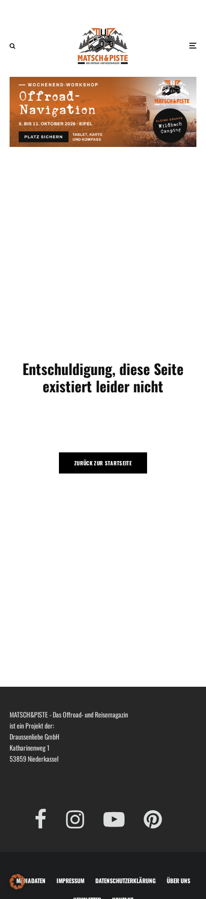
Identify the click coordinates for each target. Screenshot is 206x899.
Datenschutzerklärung (125, 880)
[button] (17, 881)
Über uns (178, 880)
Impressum (70, 880)
